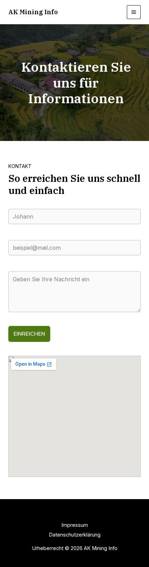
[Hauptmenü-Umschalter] (134, 12)
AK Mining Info (33, 12)
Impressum (74, 525)
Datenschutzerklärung (74, 535)
